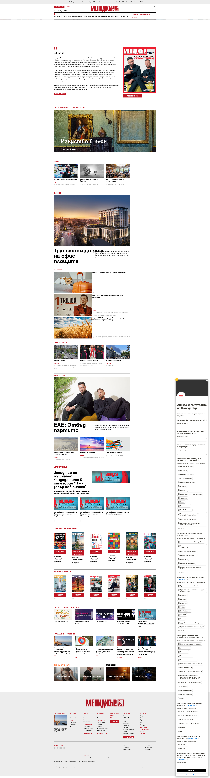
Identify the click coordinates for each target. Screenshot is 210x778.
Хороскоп (99, 726)
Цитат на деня (101, 730)
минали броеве (62, 571)
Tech (73, 16)
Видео (112, 717)
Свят (55, 655)
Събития (134, 17)
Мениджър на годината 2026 (146, 720)
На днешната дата (102, 728)
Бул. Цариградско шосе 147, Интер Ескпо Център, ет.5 (97, 757)
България (73, 713)
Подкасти (146, 14)
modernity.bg (70, 2)
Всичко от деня (59, 713)
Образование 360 (127, 2)
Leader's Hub (79, 16)
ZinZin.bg (95, 2)
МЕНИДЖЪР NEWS (137, 14)
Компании (86, 717)
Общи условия (58, 761)
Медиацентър (127, 749)
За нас (125, 745)
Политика (140, 657)
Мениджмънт (88, 724)
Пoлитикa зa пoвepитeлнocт (72, 761)
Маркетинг (100, 713)
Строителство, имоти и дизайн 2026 (109, 2)
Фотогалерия (101, 722)
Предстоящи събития (146, 715)
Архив (112, 16)
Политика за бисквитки (88, 761)
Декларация (148, 749)
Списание (126, 713)
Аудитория (126, 747)
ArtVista (94, 16)
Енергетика (87, 719)
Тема (69, 16)
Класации (99, 724)
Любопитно (101, 720)
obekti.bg (88, 2)
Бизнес (56, 16)
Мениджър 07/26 (138, 2)
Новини (142, 723)
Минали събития (144, 717)
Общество (73, 717)
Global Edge (63, 16)
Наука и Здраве (102, 733)
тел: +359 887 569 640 (88, 759)
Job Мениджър (88, 730)
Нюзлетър (115, 721)
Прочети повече (60, 93)
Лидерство (87, 726)
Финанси (86, 715)
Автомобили (119, 657)
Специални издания (121, 16)
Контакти (143, 733)
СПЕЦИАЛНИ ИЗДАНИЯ (65, 529)
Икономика (87, 721)
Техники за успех (88, 728)
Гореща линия (144, 729)
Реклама (99, 715)
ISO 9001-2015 (148, 747)
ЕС (71, 726)
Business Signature (104, 16)
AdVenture (87, 16)
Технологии (88, 733)
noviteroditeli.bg (80, 2)
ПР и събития (100, 717)
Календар (142, 724)
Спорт (76, 657)
